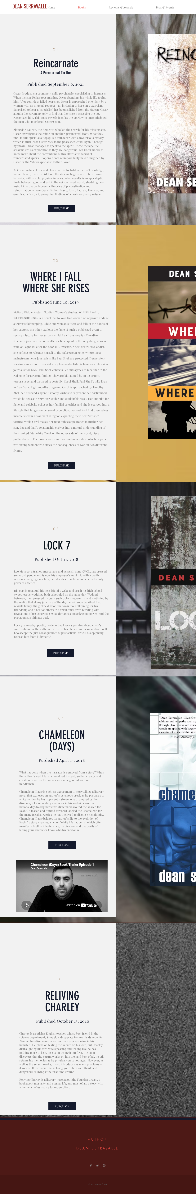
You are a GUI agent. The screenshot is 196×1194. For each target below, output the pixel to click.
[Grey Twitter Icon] (97, 1165)
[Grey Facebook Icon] (90, 1165)
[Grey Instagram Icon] (104, 1165)
